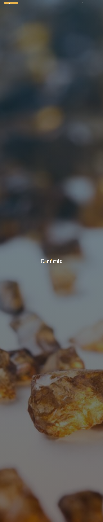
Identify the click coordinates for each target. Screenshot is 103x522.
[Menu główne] (99, 2)
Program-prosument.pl (10, 3)
